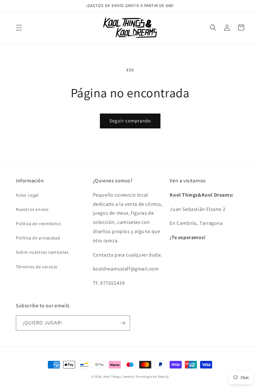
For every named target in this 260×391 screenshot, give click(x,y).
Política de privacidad (38, 238)
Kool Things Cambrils (119, 377)
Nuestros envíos (32, 209)
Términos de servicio (37, 267)
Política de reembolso (38, 223)
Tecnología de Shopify (152, 377)
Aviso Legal (27, 195)
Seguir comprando (130, 121)
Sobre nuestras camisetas (42, 252)
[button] (19, 28)
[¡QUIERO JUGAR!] (123, 323)
